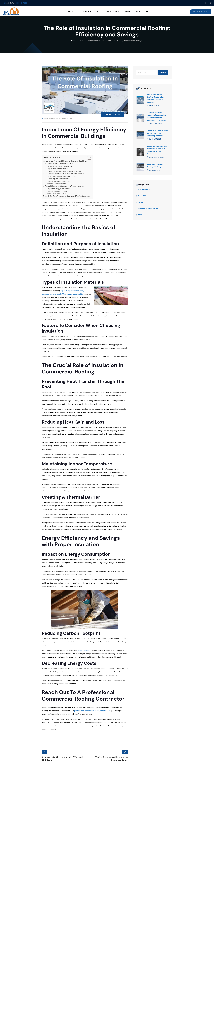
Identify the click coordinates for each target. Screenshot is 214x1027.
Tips (70, 118)
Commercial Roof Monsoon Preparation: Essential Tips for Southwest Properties (156, 116)
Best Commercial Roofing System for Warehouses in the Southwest (155, 98)
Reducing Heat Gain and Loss (58, 179)
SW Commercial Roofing (55, 118)
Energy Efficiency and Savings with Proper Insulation (64, 186)
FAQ (146, 11)
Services (71, 11)
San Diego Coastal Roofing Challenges (155, 165)
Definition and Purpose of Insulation (60, 166)
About (127, 11)
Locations (111, 11)
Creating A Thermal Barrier (57, 184)
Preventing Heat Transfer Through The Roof (62, 176)
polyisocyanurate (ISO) (74, 294)
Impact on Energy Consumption (59, 189)
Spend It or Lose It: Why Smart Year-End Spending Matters (157, 133)
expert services (84, 650)
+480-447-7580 (21, 3)
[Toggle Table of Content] (88, 158)
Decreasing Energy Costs (57, 194)
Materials (142, 196)
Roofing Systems (91, 11)
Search (163, 72)
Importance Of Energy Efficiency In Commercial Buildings (65, 161)
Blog (137, 11)
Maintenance (144, 189)
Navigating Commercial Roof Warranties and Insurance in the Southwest (157, 150)
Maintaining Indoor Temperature (59, 181)
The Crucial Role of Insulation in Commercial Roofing (64, 174)
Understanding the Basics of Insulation (59, 164)
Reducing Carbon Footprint (57, 191)
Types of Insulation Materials (58, 169)
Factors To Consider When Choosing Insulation (64, 171)
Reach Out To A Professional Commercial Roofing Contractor (68, 196)
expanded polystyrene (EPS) (72, 291)
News (140, 202)
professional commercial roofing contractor (92, 711)
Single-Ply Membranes (148, 208)
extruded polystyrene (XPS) (53, 294)
